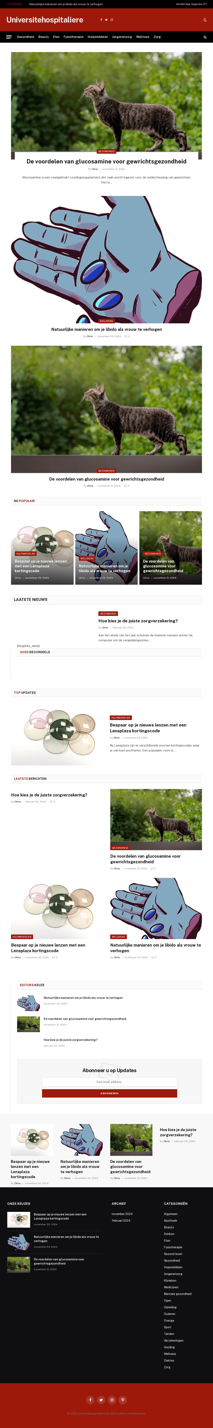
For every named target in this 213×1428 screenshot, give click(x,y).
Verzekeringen (173, 1340)
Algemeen (171, 1214)
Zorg (157, 37)
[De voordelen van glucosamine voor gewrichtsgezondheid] (106, 105)
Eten (56, 37)
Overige (169, 1320)
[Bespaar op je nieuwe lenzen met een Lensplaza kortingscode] (42, 548)
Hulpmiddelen (98, 37)
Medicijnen (171, 1287)
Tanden (169, 1334)
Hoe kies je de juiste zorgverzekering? (138, 620)
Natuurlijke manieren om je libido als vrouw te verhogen (66, 4)
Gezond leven (173, 1254)
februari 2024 (121, 1220)
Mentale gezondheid (178, 1294)
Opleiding (170, 1307)
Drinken (169, 1234)
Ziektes (169, 1360)
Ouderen (169, 1314)
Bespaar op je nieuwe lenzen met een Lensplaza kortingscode (41, 566)
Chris (95, 169)
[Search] (205, 37)
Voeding (169, 1347)
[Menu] (9, 37)
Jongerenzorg (122, 37)
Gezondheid (25, 37)
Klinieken (170, 1280)
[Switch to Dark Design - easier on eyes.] (205, 19)
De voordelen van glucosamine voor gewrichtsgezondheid (107, 161)
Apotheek (170, 1220)
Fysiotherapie (73, 37)
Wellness (142, 37)
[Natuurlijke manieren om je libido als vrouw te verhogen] (106, 259)
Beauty (43, 37)
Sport (167, 1327)
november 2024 (122, 1214)
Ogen (167, 1300)
